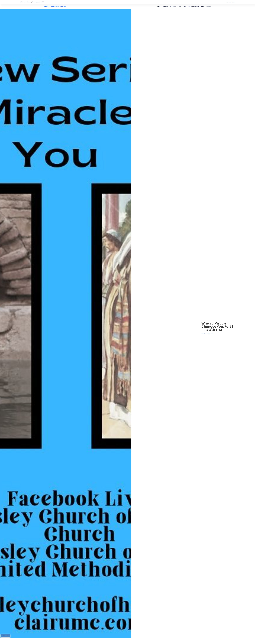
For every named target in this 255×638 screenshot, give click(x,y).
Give (184, 6)
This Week (165, 6)
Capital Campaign (193, 6)
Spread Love (5, 635)
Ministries (173, 6)
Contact (208, 6)
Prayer (202, 6)
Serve (179, 6)
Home (158, 6)
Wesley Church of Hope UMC (55, 7)
